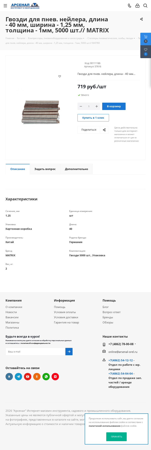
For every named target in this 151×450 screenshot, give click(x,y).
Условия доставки (66, 317)
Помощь (59, 307)
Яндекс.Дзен (55, 376)
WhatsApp (46, 376)
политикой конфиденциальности (35, 343)
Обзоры (108, 322)
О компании (14, 307)
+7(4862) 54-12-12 (120, 360)
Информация (64, 300)
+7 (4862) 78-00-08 (121, 344)
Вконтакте (9, 376)
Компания (14, 300)
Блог (106, 307)
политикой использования (104, 425)
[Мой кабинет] (137, 6)
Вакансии (12, 317)
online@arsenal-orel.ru (122, 352)
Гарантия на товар (66, 322)
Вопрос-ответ (112, 312)
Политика (12, 327)
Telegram (18, 376)
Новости (11, 312)
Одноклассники (37, 376)
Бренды (108, 317)
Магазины (12, 322)
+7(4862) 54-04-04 (120, 373)
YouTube (27, 376)
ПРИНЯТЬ (116, 436)
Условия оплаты (65, 312)
